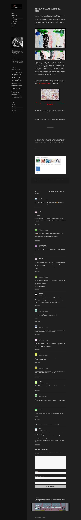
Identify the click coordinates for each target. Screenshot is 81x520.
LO (15, 82)
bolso (12, 75)
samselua (41, 293)
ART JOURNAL (14, 21)
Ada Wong (44, 179)
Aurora (40, 409)
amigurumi (13, 72)
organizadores (13, 89)
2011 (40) (13, 112)
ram (16, 91)
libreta (12, 82)
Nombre (37, 471)
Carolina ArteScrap (43, 276)
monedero (20, 85)
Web (35, 481)
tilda (21, 96)
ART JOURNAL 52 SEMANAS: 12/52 (48, 164)
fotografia (18, 79)
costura (13, 77)
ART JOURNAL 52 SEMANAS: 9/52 (38, 164)
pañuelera (18, 89)
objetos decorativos (16, 88)
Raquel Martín (42, 245)
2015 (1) (13, 104)
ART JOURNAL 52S (16, 74)
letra (21, 80)
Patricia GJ (41, 229)
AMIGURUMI (13, 25)
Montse (40, 367)
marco (19, 83)
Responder (37, 206)
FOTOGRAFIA (13, 23)
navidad (16, 86)
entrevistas (13, 79)
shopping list (17, 94)
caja (14, 75)
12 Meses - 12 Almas (14, 69)
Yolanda (41, 258)
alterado (16, 71)
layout (18, 80)
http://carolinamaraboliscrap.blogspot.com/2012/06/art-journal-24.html (50, 280)
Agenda (19, 69)
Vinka (40, 428)
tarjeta (13, 96)
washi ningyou (19, 97)
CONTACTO (13, 30)
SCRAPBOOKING (14, 15)
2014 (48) (13, 106)
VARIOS (12, 27)
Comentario (37, 455)
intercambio (14, 80)
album (12, 71)
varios (12, 97)
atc (22, 74)
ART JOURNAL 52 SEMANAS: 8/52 (43, 164)
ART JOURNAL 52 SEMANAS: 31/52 (38, 172)
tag (20, 94)
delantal (19, 77)
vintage (15, 97)
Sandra (40, 394)
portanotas (13, 91)
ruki (40, 353)
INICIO (12, 13)
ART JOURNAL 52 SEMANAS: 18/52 (53, 164)
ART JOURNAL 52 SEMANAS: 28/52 (58, 164)
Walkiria (41, 381)
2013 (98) (13, 108)
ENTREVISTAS (14, 29)
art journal (19, 72)
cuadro (16, 77)
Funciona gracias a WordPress (40, 517)
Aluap (40, 198)
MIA (40, 326)
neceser (19, 86)
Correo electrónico (39, 476)
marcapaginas (14, 83)
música (13, 86)
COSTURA (13, 17)
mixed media (15, 85)
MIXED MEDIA (14, 19)
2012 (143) (13, 110)
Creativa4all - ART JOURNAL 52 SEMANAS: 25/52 (49, 424)
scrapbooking (15, 93)
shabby (12, 94)
